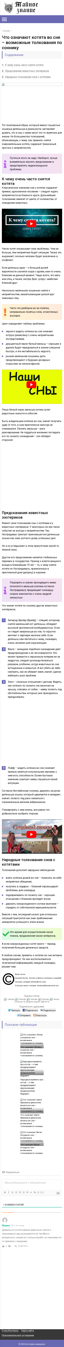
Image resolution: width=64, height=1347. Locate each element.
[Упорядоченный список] (20, 1192)
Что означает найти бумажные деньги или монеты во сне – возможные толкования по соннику (31, 1120)
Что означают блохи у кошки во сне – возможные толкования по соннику (31, 1051)
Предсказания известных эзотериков (25, 70)
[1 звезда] (9, 999)
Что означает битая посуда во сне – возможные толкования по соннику (31, 1148)
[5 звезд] (55, 999)
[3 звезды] (32, 999)
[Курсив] (8, 1192)
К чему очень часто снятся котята (22, 64)
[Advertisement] (32, 478)
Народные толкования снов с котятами (26, 76)
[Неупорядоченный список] (23, 1192)
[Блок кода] (31, 1192)
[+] (42, 1192)
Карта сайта (27, 1330)
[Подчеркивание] (12, 1192)
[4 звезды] (44, 999)
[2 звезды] (21, 999)
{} (38, 1192)
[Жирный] (5, 1192)
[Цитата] (27, 1192)
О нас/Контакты (10, 1330)
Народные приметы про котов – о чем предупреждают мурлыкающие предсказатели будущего (31, 1086)
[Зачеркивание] (16, 1192)
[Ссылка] (35, 1192)
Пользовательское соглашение (18, 1335)
